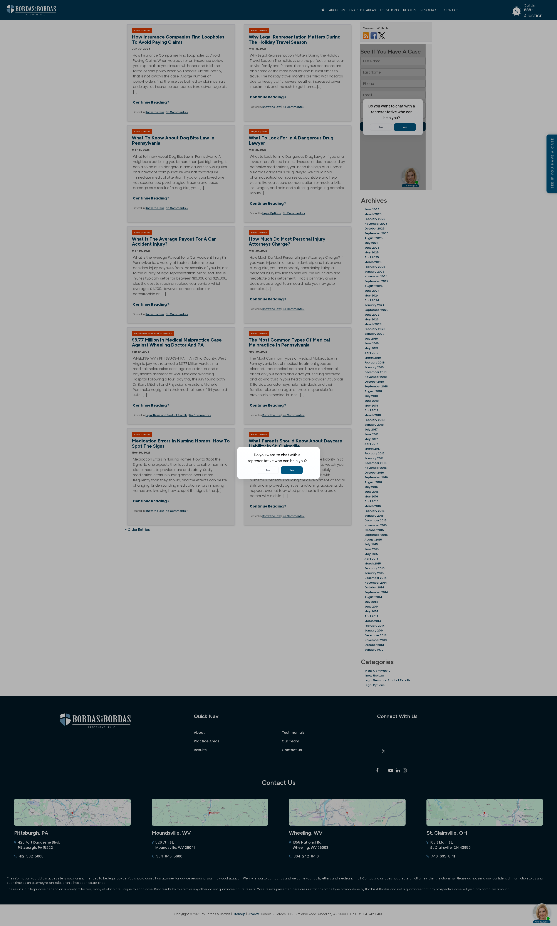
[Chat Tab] (278, 463)
